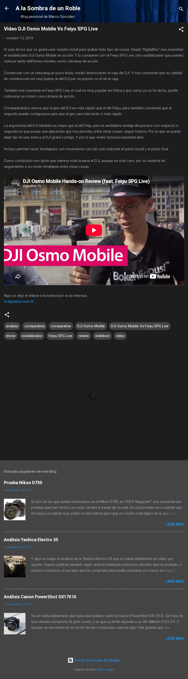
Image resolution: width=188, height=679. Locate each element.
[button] (181, 30)
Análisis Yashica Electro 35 (31, 539)
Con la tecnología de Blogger (97, 660)
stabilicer (102, 336)
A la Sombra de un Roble (48, 8)
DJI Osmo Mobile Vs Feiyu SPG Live (139, 326)
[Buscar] (181, 9)
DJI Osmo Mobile (91, 326)
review (84, 336)
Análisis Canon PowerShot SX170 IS (40, 596)
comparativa (34, 326)
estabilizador (32, 336)
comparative (61, 326)
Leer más (175, 524)
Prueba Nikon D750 (23, 482)
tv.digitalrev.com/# (18, 301)
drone (10, 336)
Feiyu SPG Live (60, 336)
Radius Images (105, 669)
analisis (12, 326)
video (120, 336)
